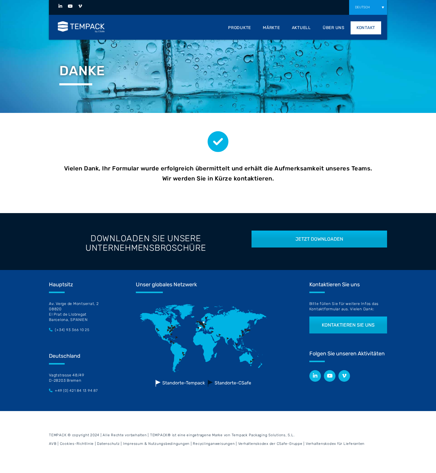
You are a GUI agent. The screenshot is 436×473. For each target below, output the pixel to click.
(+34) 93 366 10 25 (72, 330)
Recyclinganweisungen (214, 444)
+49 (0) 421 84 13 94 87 (76, 391)
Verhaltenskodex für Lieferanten (335, 444)
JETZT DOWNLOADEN (319, 239)
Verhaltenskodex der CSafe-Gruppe (270, 444)
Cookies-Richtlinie (77, 444)
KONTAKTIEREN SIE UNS (348, 325)
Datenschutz (109, 444)
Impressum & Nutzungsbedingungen (156, 444)
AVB (52, 444)
